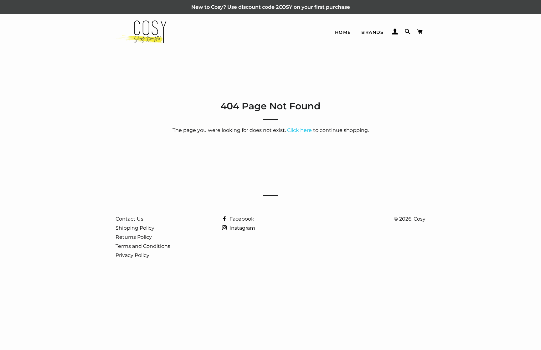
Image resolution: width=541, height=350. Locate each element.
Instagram (241, 228)
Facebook (241, 219)
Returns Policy (134, 237)
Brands (372, 32)
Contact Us (129, 219)
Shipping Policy (135, 228)
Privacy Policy (132, 255)
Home (343, 32)
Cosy (419, 219)
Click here (299, 130)
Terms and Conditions (143, 246)
